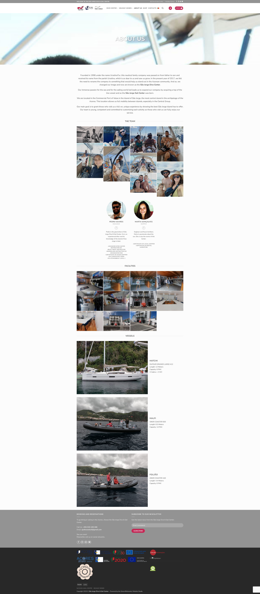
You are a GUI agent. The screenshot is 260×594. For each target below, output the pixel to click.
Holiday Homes (169, 1)
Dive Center (112, 8)
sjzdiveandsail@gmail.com (92, 530)
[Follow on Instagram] (178, 1)
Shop (145, 8)
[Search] (162, 8)
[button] (170, 8)
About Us (138, 8)
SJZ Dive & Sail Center (156, 1)
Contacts (152, 8)
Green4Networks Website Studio (131, 591)
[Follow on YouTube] (182, 1)
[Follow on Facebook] (176, 1)
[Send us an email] (180, 1)
